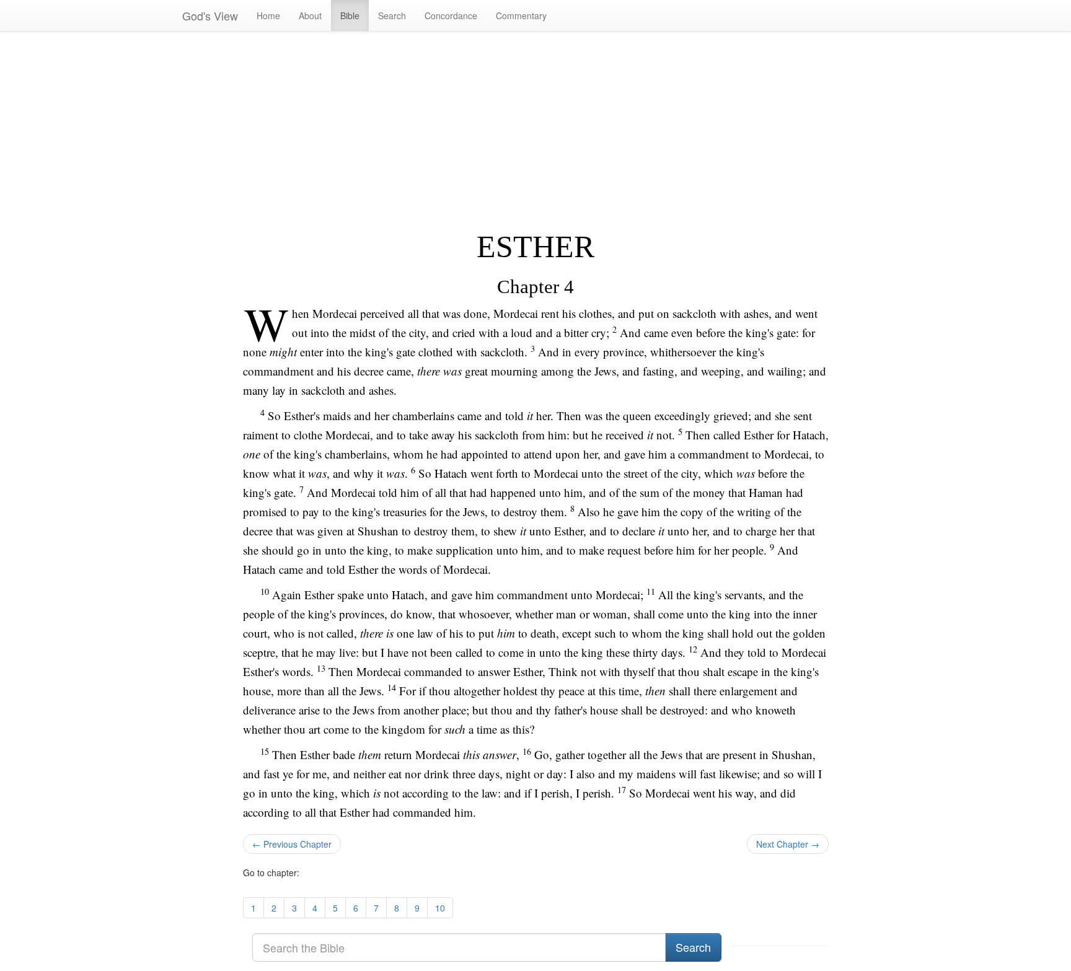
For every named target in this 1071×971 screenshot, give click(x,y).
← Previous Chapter (292, 844)
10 (440, 908)
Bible (349, 15)
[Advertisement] (536, 130)
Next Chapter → (787, 844)
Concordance (451, 15)
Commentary (521, 15)
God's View (210, 15)
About (310, 15)
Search (392, 15)
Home (268, 15)
